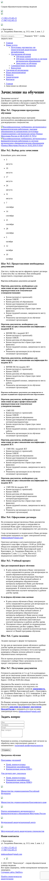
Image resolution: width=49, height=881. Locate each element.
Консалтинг (16, 68)
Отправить (6, 750)
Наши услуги (11, 45)
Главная (9, 43)
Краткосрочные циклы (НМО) (19, 769)
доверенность (39, 689)
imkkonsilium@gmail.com (12, 538)
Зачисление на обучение (26, 63)
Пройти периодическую (11, 877)
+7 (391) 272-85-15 (9, 18)
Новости (9, 75)
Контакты (10, 79)
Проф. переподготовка (16, 764)
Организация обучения (21, 54)
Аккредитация (12, 77)
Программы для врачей (11, 760)
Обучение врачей (23, 56)
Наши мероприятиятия (16, 72)
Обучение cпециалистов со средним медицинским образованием (31, 60)
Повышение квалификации (18, 767)
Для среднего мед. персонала (13, 773)
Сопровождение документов (23, 66)
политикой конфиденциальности (29, 745)
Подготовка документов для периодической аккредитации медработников (24, 49)
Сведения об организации (17, 70)
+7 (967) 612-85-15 (9, 20)
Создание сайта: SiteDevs (11, 872)
